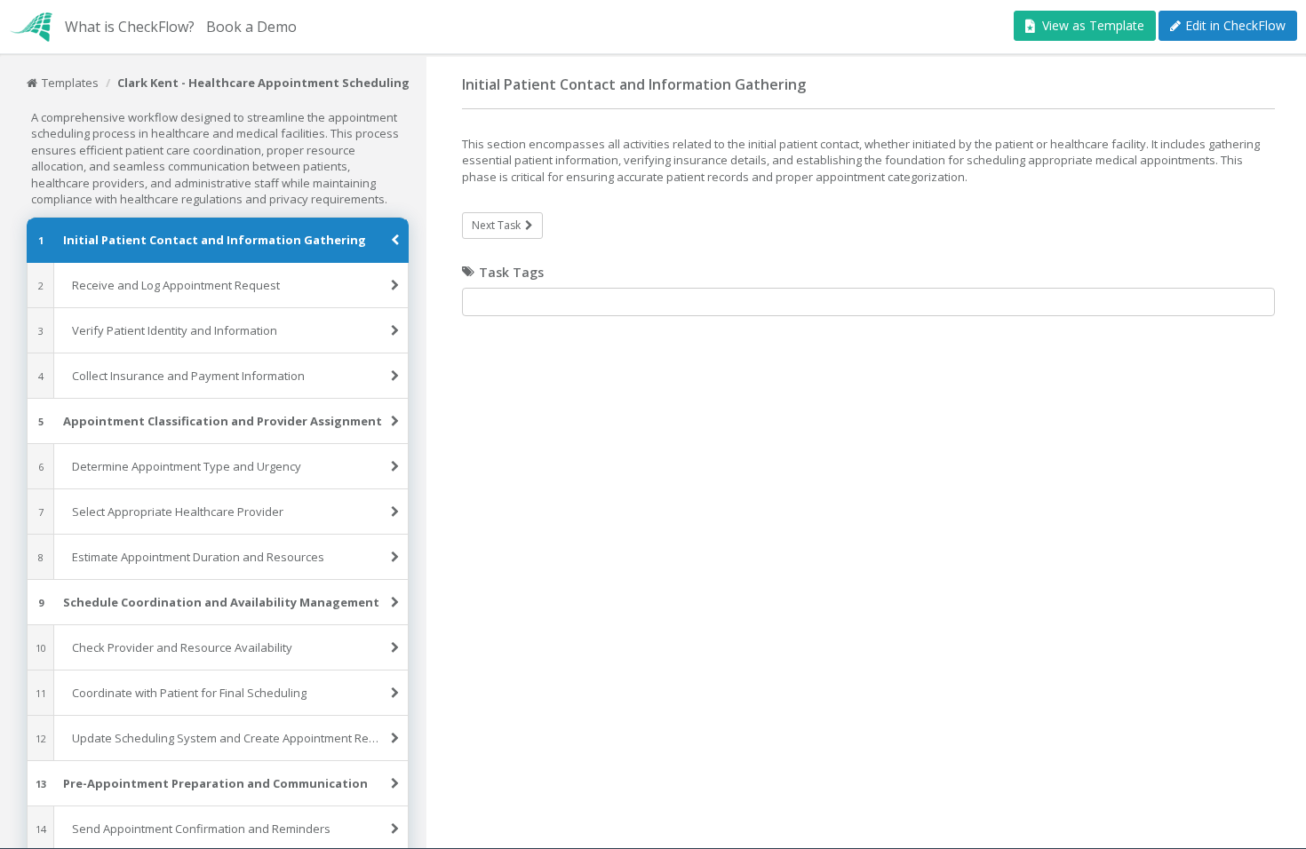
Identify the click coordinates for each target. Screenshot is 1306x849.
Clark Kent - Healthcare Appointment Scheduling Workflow (293, 83)
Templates (70, 83)
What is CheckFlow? (130, 26)
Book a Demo (251, 26)
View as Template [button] (1093, 25)
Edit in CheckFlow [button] (1235, 25)
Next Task (496, 225)
